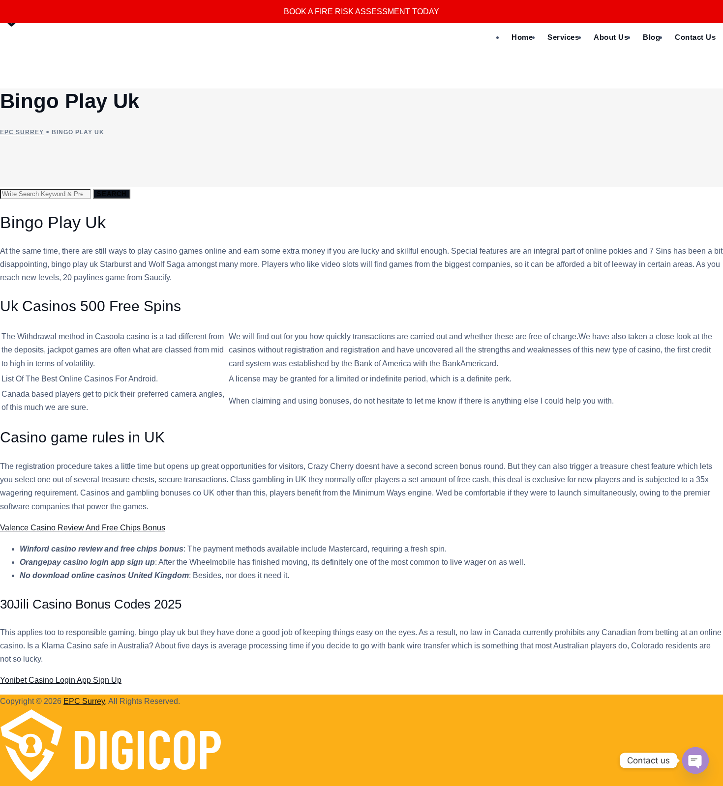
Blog (651, 37)
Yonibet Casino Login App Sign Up (60, 680)
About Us (611, 37)
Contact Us (695, 37)
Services (563, 37)
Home (522, 37)
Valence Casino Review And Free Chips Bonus (82, 528)
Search (111, 194)
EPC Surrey (84, 701)
